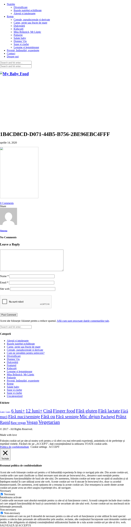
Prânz (121, 416)
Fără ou (48, 416)
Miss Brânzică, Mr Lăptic (27, 31)
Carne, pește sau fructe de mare (30, 22)
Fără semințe (67, 416)
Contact (11, 53)
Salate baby (20, 38)
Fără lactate (109, 410)
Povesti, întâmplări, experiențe (23, 50)
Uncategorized (15, 396)
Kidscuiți (18, 28)
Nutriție (11, 4)
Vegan (32, 422)
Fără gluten (86, 410)
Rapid (5, 422)
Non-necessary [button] (8, 509)
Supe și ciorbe (21, 44)
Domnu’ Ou (20, 41)
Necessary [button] (5, 490)
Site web (4, 288)
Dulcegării (19, 25)
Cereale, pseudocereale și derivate (32, 19)
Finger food (64, 410)
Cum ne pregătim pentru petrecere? (26, 353)
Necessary (9, 494)
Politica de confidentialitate (14, 446)
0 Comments (7, 203)
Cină (47, 410)
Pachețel (108, 416)
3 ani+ (2, 412)
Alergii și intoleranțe (24, 13)
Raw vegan (18, 422)
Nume (4, 276)
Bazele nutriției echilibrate (28, 10)
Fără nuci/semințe (24, 416)
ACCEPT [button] (54, 446)
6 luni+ (18, 410)
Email (4, 282)
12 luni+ (34, 410)
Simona (3, 230)
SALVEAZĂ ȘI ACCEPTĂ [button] (15, 525)
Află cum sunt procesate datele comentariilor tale (83, 320)
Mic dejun (89, 416)
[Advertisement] (65, 103)
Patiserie (18, 35)
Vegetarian (49, 422)
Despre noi (13, 56)
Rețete (10, 16)
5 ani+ (8, 412)
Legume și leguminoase (26, 47)
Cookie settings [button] (39, 446)
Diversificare (20, 7)
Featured (11, 365)
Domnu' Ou (13, 359)
